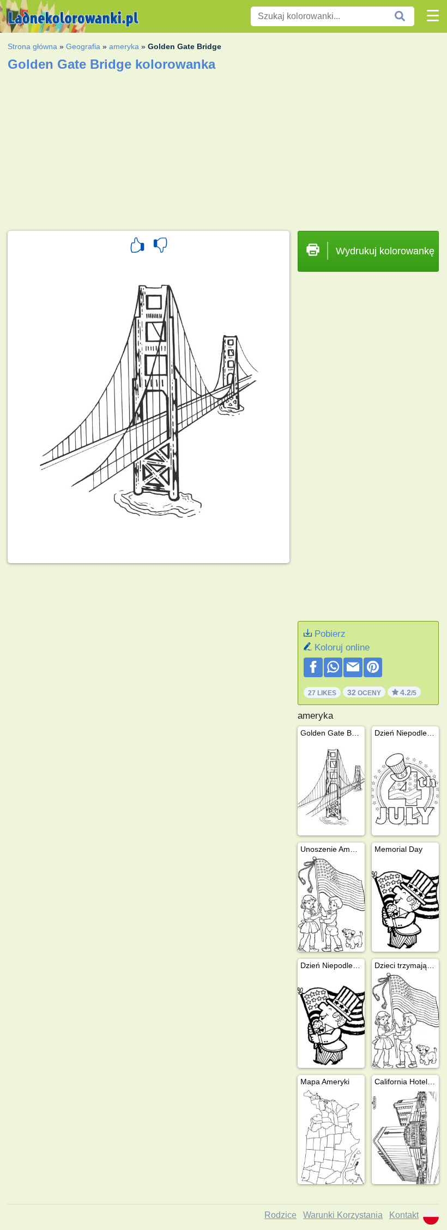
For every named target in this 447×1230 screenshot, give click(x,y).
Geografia (83, 46)
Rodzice (280, 1215)
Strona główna (32, 46)
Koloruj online (342, 647)
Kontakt (404, 1215)
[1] (137, 246)
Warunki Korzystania (343, 1215)
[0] (160, 246)
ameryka (124, 46)
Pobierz (330, 634)
